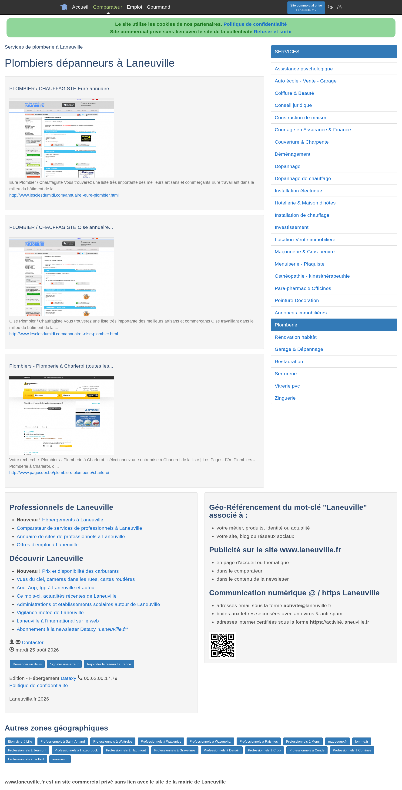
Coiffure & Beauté (294, 93)
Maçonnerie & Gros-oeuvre (305, 251)
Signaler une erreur (64, 664)
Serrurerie (286, 373)
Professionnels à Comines (352, 750)
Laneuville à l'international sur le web (58, 620)
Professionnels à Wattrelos (112, 741)
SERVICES (287, 51)
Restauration (289, 361)
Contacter (33, 642)
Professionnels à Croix (264, 750)
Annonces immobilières (301, 312)
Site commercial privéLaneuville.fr (306, 7)
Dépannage (288, 166)
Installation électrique (298, 190)
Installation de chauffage (302, 215)
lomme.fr (361, 741)
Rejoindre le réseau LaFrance (109, 664)
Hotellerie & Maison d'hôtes (305, 202)
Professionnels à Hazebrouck (76, 750)
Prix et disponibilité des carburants (80, 571)
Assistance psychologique (304, 68)
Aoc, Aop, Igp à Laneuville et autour (56, 587)
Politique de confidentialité (255, 24)
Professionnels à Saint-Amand (62, 741)
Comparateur (107, 7)
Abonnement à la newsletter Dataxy (72, 629)
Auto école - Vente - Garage (306, 80)
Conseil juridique (293, 105)
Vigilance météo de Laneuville (50, 612)
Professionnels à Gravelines (174, 750)
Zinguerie (285, 398)
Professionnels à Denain (222, 750)
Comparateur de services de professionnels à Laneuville (79, 528)
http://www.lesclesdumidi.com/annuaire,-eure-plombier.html (64, 195)
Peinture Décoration (297, 300)
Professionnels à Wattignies (161, 741)
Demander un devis (27, 664)
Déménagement (292, 154)
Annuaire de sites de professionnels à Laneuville (71, 536)
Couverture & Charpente (302, 142)
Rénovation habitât (296, 337)
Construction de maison (301, 117)
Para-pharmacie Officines (303, 288)
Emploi (134, 7)
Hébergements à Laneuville (72, 519)
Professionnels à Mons (303, 741)
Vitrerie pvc (287, 385)
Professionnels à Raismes (259, 741)
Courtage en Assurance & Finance (313, 129)
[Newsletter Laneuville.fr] (330, 7)
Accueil (80, 7)
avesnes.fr (60, 759)
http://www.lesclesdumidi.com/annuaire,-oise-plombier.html (63, 333)
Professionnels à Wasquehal (210, 741)
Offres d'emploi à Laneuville (48, 544)
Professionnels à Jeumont (27, 750)
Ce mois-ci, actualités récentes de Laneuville (67, 596)
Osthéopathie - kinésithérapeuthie (312, 276)
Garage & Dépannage (299, 349)
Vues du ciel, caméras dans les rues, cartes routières (76, 579)
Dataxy (68, 678)
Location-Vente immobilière (305, 239)
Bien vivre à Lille (20, 741)
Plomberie (286, 324)
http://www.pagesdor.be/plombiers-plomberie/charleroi (59, 472)
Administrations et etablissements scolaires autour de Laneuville (88, 604)
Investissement (291, 227)
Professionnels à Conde (307, 750)
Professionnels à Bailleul (26, 759)
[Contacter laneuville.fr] (339, 7)
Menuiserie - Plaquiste (300, 264)
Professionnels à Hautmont (126, 750)
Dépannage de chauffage (303, 178)
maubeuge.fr (337, 741)
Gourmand (158, 7)
